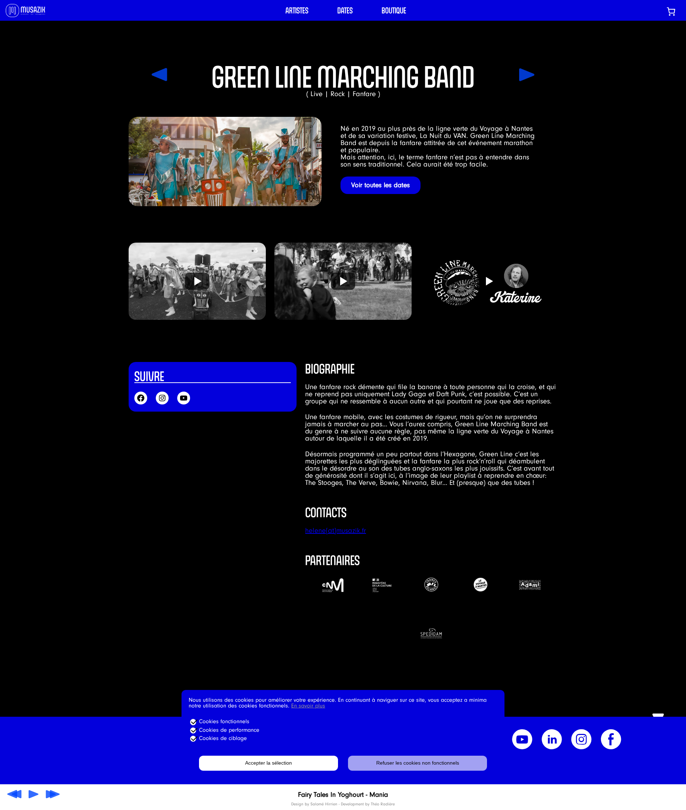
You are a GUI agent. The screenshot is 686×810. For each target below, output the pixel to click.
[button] (197, 281)
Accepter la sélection (268, 763)
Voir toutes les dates (380, 185)
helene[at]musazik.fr (335, 531)
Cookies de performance (229, 730)
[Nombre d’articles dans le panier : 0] (671, 11)
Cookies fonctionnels (224, 721)
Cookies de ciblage (223, 738)
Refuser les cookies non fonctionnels (417, 763)
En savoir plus (308, 705)
